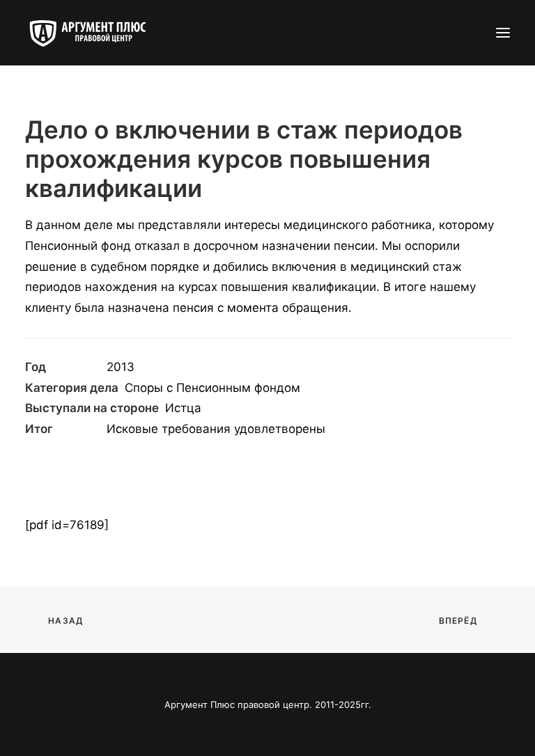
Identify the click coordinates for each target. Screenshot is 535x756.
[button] (503, 32)
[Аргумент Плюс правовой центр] (94, 33)
